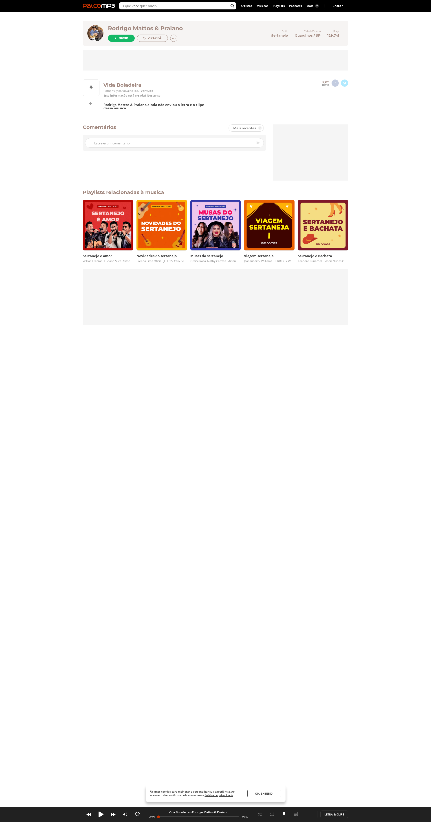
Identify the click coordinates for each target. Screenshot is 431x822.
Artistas (246, 6)
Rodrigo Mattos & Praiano (145, 28)
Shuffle (260, 814)
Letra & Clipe (334, 814)
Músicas (262, 6)
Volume (125, 814)
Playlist (296, 814)
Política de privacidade (219, 795)
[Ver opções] (173, 38)
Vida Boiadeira (179, 812)
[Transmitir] (308, 814)
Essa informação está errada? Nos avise (132, 95)
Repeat (272, 814)
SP (318, 35)
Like (137, 814)
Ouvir (123, 38)
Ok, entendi (264, 793)
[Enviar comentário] (258, 143)
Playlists (279, 6)
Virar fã (154, 38)
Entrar (337, 6)
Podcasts (295, 6)
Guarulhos (304, 35)
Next (113, 814)
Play (101, 814)
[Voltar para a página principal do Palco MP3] (100, 6)
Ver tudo (147, 90)
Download (284, 814)
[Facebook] (335, 83)
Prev (89, 814)
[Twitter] (344, 83)
